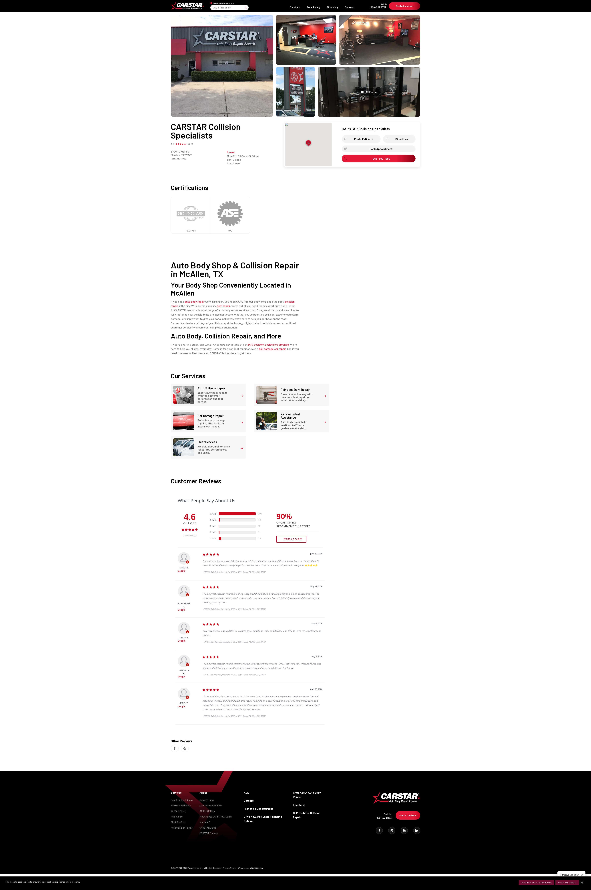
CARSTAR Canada (208, 833)
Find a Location (404, 5)
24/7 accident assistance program (268, 344)
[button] (582, 882)
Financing (332, 7)
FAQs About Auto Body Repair (307, 795)
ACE (246, 792)
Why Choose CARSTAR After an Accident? (215, 819)
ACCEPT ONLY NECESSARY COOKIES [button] (536, 883)
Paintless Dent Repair (182, 799)
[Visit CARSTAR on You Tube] (404, 830)
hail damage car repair (272, 348)
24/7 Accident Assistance (178, 813)
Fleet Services (178, 822)
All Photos (371, 91)
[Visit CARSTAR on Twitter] (391, 830)
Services (295, 7)
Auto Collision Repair (181, 827)
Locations (299, 805)
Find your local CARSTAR (223, 3)
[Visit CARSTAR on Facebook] (379, 830)
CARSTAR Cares (207, 827)
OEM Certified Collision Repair (306, 815)
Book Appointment (381, 148)
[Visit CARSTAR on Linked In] (416, 830)
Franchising (313, 7)
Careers (349, 7)
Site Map (259, 868)
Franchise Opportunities (258, 808)
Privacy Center (230, 868)
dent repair (223, 306)
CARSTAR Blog (207, 810)
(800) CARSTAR (378, 6)
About (203, 792)
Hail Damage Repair (181, 805)
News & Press (206, 799)
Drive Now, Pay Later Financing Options (263, 819)
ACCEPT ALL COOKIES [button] (567, 883)
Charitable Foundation (210, 805)
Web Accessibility (246, 868)
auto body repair (195, 301)
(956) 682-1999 (178, 158)
